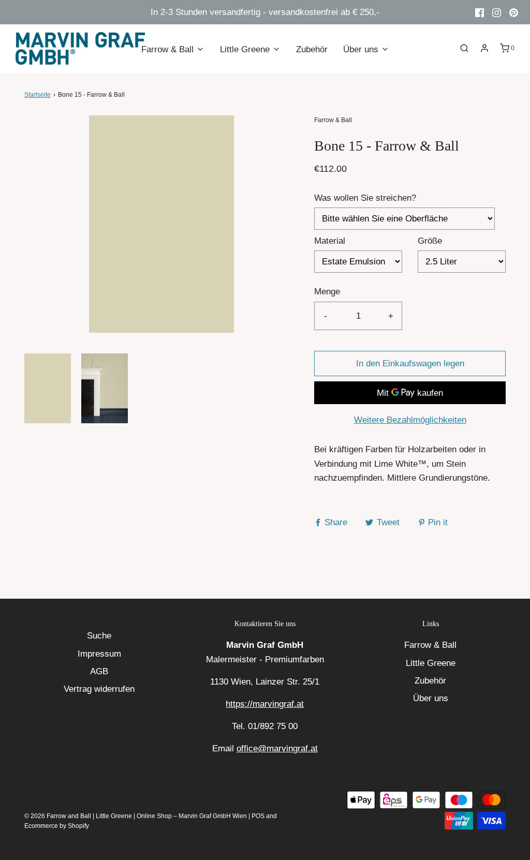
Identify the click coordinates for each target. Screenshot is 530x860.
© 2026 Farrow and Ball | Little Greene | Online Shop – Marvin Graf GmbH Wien (135, 816)
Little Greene (430, 663)
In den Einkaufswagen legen (410, 363)
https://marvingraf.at (265, 704)
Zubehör (312, 49)
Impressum (99, 654)
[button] (47, 388)
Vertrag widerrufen (99, 689)
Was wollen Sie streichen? (365, 198)
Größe (430, 241)
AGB (99, 671)
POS (258, 816)
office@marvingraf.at (277, 748)
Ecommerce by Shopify (56, 825)
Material (329, 241)
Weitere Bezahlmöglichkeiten (410, 420)
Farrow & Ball (430, 645)
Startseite (37, 94)
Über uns (430, 698)
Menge (327, 291)
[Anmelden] (484, 48)
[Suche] (464, 48)
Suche (99, 636)
